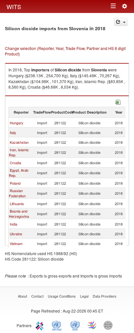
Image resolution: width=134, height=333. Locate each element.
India (13, 224)
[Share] (120, 22)
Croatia (15, 162)
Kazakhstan (19, 142)
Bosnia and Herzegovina (19, 213)
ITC (40, 324)
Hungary (16, 122)
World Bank (109, 324)
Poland (15, 183)
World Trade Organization (92, 324)
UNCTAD (57, 324)
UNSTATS (75, 324)
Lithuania (17, 203)
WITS (14, 6)
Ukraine (16, 233)
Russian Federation (17, 193)
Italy (13, 132)
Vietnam (16, 243)
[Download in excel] (118, 101)
